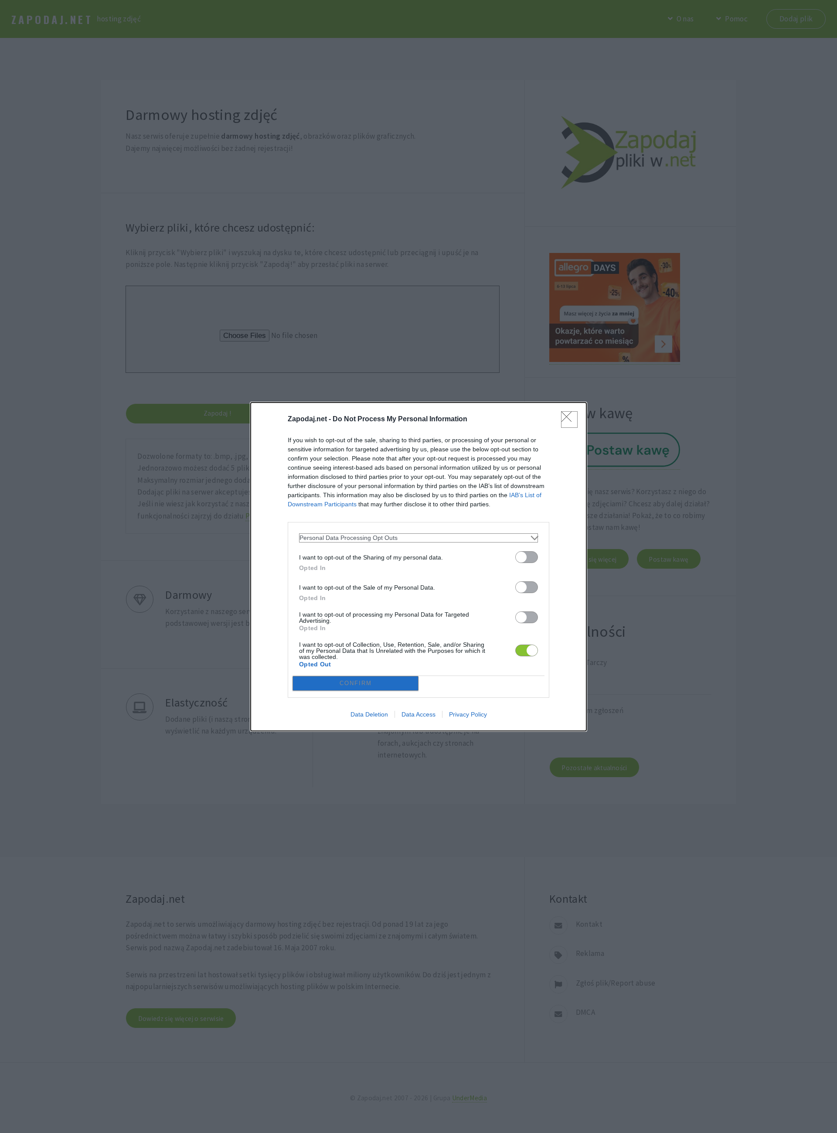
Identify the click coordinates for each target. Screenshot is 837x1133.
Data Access (418, 714)
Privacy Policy (468, 714)
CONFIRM (356, 683)
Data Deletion (369, 714)
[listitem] (418, 538)
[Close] (569, 419)
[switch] (526, 557)
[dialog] (418, 567)
